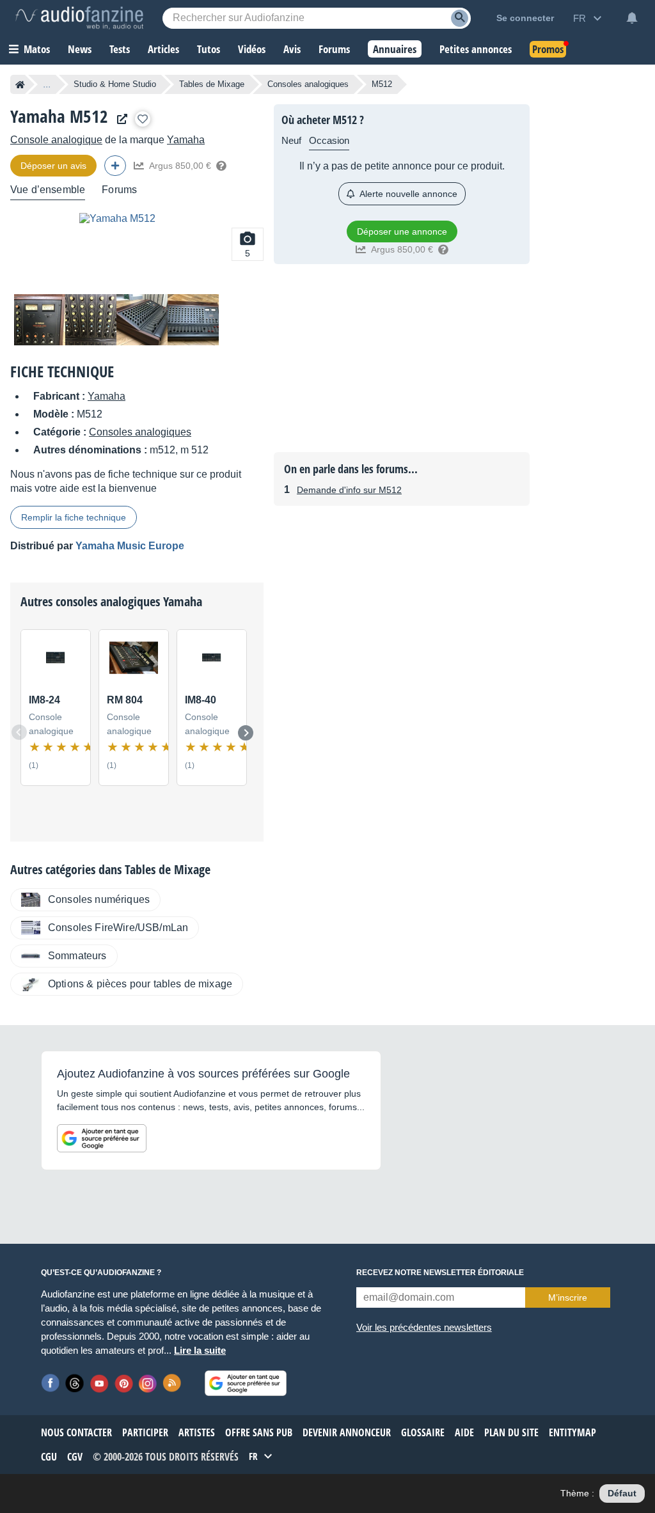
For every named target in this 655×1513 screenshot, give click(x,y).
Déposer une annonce (402, 231)
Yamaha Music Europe (129, 545)
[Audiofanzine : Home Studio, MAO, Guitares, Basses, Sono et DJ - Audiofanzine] (79, 17)
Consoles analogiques (308, 84)
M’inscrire (567, 1297)
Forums (119, 189)
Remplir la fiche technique (73, 517)
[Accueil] (20, 84)
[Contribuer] (115, 165)
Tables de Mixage (211, 84)
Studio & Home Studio (115, 84)
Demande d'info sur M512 (349, 490)
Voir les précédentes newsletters (424, 1327)
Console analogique (56, 139)
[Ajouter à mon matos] (143, 119)
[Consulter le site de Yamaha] (119, 119)
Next (245, 733)
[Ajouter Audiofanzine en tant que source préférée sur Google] (101, 1138)
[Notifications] (632, 18)
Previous (19, 732)
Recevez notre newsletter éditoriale (440, 1272)
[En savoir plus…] (221, 166)
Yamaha (186, 139)
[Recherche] (459, 18)
